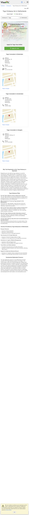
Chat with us (19, 14)
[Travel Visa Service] (5, 2)
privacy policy (8, 509)
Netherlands (23, 17)
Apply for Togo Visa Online (14, 44)
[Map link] (9, 79)
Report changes (5, 88)
